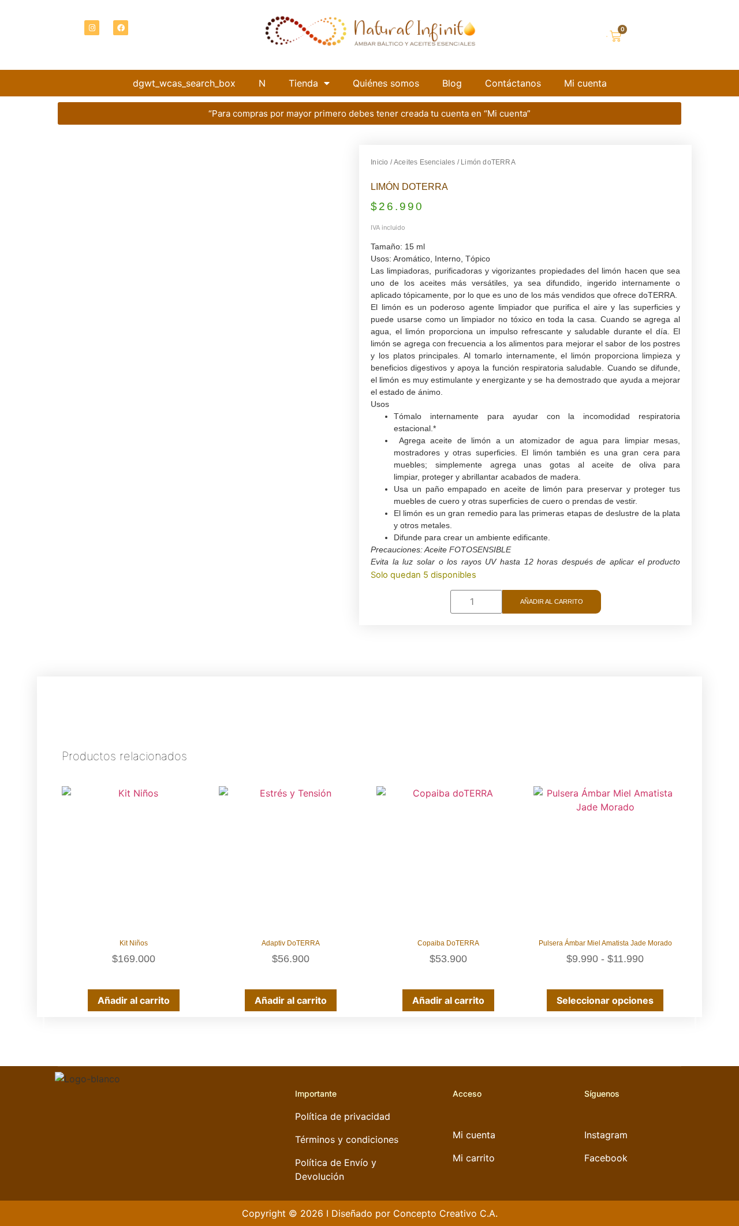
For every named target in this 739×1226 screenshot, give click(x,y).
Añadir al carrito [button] (134, 1000)
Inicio (379, 162)
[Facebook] (120, 27)
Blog (452, 83)
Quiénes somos (386, 83)
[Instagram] (91, 27)
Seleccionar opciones (605, 1000)
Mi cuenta (585, 83)
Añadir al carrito (551, 601)
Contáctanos (513, 83)
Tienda (303, 83)
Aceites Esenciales (425, 162)
